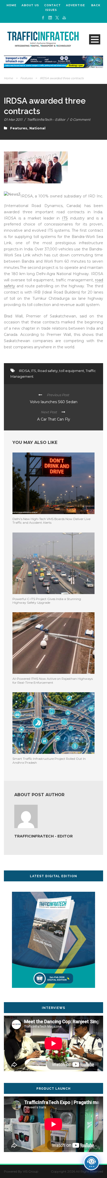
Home (8, 78)
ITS (65, 218)
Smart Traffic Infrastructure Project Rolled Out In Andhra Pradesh (49, 760)
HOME (11, 5)
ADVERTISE (75, 5)
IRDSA (24, 371)
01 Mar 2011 (13, 119)
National (37, 128)
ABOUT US (30, 5)
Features (26, 78)
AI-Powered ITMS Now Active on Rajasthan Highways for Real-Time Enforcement (52, 680)
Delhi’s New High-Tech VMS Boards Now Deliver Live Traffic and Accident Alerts (51, 520)
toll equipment (71, 371)
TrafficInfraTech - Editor (46, 119)
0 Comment (80, 119)
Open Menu (94, 39)
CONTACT (52, 5)
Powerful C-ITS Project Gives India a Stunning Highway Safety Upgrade (46, 600)
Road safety (48, 371)
